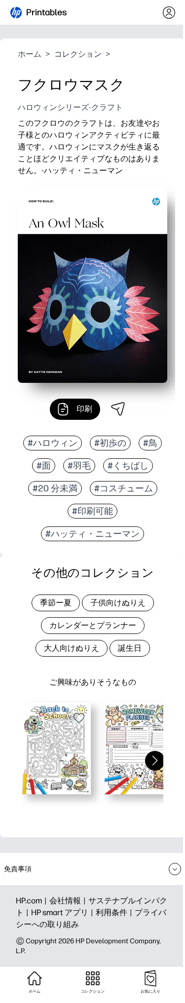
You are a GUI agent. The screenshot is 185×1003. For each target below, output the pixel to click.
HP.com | (32, 900)
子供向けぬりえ (118, 602)
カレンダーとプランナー (92, 625)
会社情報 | (68, 900)
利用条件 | (115, 912)
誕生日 (130, 648)
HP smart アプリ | (63, 912)
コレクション (78, 54)
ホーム (29, 54)
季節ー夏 (56, 602)
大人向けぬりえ (71, 648)
